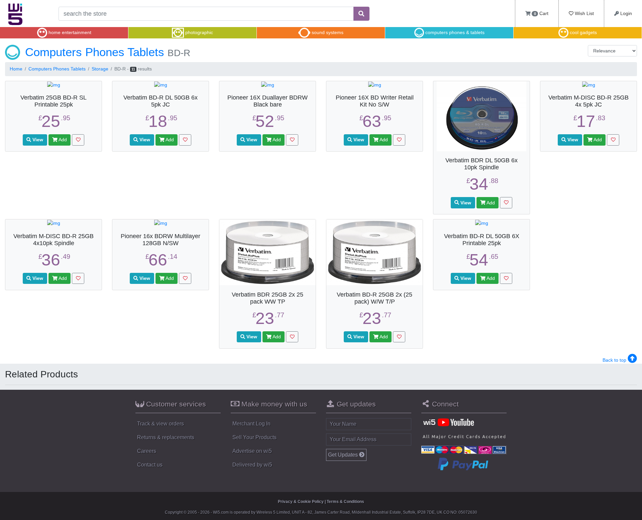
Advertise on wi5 (252, 451)
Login (625, 13)
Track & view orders (160, 423)
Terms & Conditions (345, 501)
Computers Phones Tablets (57, 68)
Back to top (615, 360)
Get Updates (343, 455)
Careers (146, 451)
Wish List (583, 13)
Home (16, 68)
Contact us (150, 465)
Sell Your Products (254, 437)
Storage (100, 68)
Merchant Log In (251, 423)
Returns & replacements (165, 437)
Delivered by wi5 (252, 465)
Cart (541, 13)
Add (62, 139)
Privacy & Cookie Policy (301, 501)
